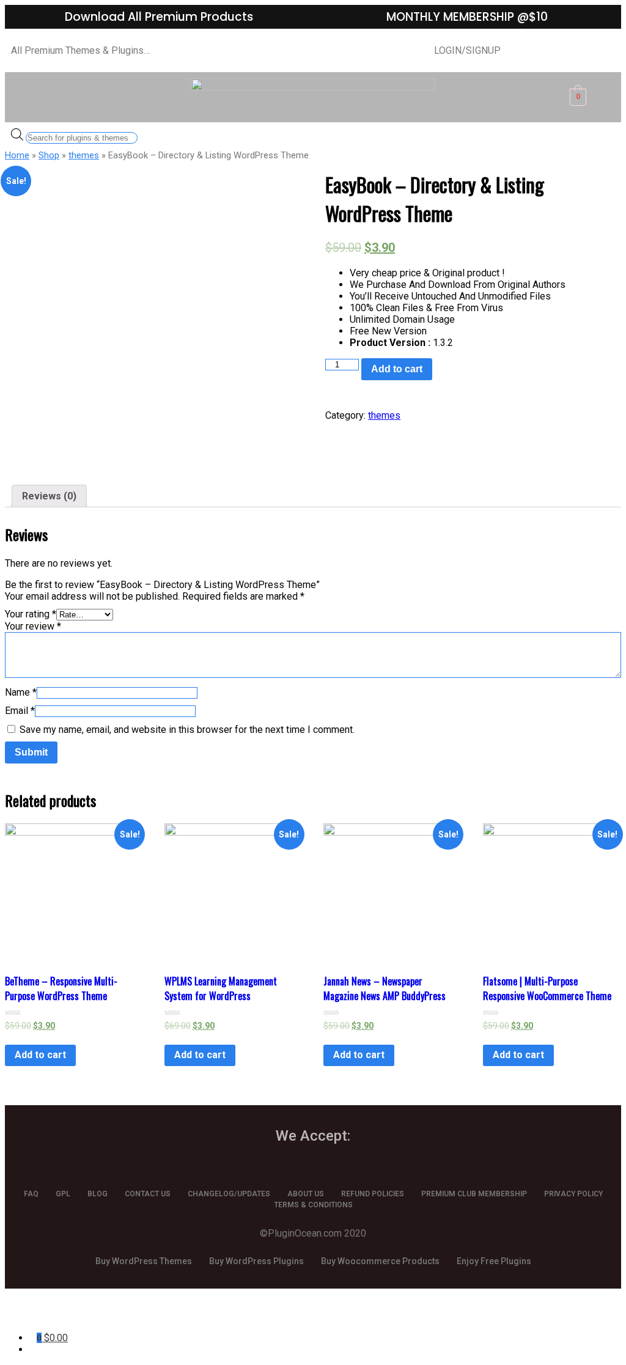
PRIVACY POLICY (573, 1194)
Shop (49, 155)
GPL (63, 1194)
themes (83, 155)
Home (17, 155)
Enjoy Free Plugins (494, 1261)
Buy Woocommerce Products (380, 1261)
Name (21, 692)
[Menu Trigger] (52, 1314)
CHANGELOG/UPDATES (229, 1194)
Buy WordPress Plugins (256, 1261)
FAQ (31, 1194)
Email (20, 710)
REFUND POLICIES (372, 1194)
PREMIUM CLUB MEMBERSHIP (474, 1194)
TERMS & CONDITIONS (313, 1205)
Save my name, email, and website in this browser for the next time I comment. (187, 729)
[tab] (49, 496)
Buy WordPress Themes (143, 1261)
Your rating (30, 614)
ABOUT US (305, 1194)
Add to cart (396, 369)
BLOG (97, 1194)
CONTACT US (148, 1194)
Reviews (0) (49, 496)
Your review (33, 626)
